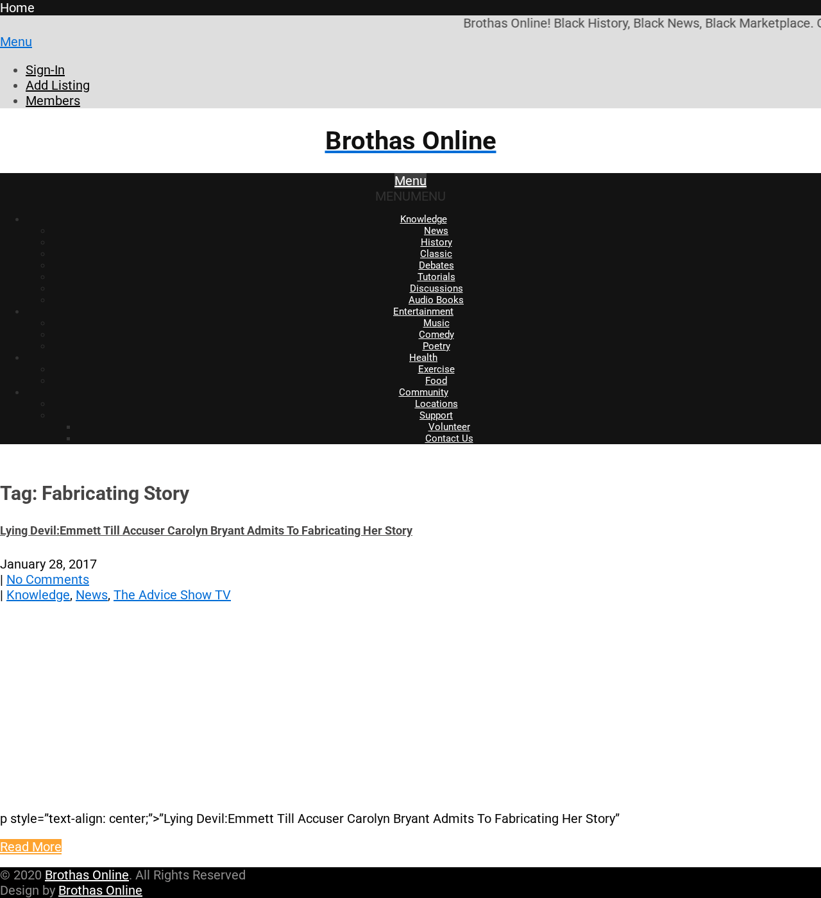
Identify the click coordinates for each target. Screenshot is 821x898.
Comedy (436, 334)
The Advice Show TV (172, 595)
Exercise (436, 369)
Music (436, 323)
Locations (436, 404)
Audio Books (436, 300)
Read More (31, 846)
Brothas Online (87, 875)
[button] (410, 196)
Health (423, 357)
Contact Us (449, 438)
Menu (16, 41)
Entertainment (423, 311)
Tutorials (436, 277)
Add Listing (58, 85)
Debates (436, 265)
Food (436, 381)
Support (436, 415)
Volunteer (449, 427)
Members (53, 100)
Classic (436, 254)
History (436, 242)
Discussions (436, 288)
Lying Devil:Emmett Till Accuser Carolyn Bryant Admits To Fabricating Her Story (206, 530)
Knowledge (423, 219)
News (436, 231)
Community (423, 392)
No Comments (47, 579)
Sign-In (45, 70)
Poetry (436, 346)
